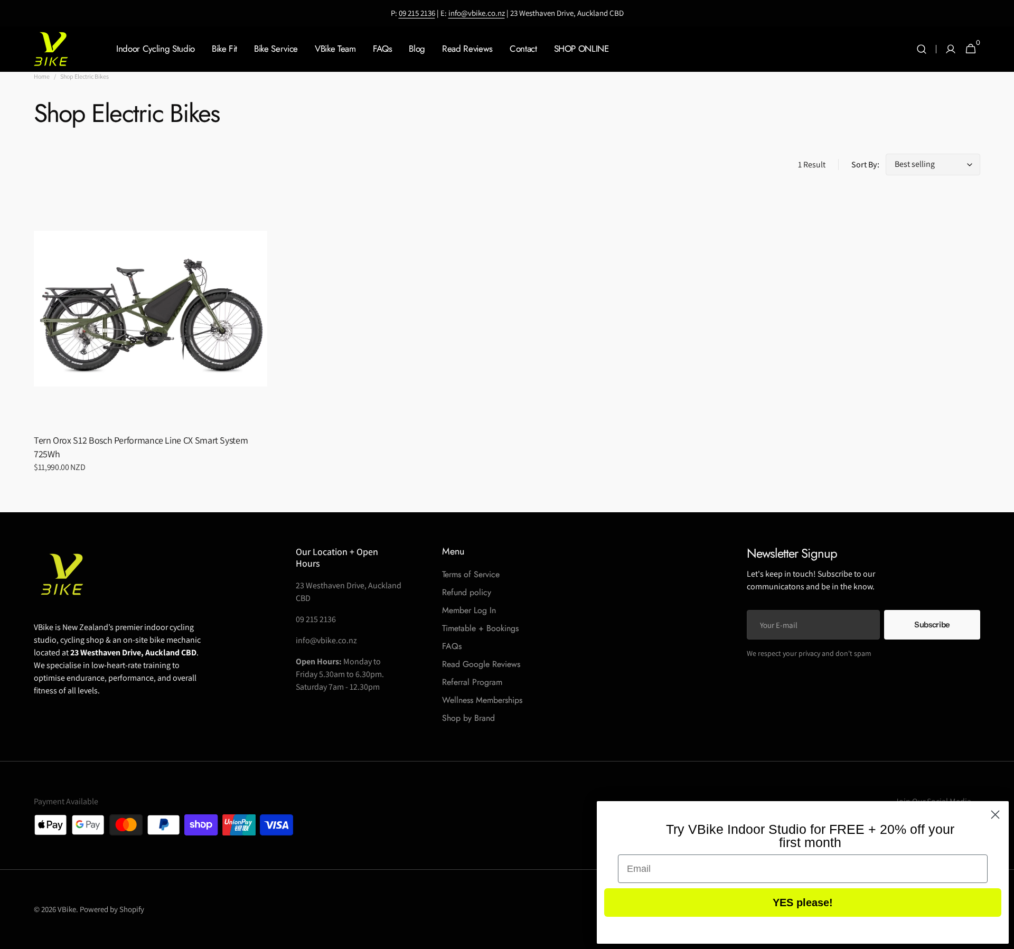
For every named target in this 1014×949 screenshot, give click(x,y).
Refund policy (466, 592)
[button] (922, 49)
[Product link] (150, 339)
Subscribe (932, 624)
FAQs (452, 646)
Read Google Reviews (481, 664)
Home (42, 76)
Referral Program (472, 682)
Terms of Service (471, 574)
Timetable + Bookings (480, 628)
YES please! (803, 902)
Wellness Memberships (482, 700)
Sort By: (865, 164)
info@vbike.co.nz (476, 13)
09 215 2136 (417, 13)
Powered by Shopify (112, 909)
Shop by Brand (468, 718)
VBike (67, 909)
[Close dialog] (995, 814)
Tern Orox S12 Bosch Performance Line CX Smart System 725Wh (141, 446)
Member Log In (469, 610)
